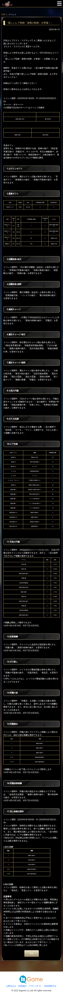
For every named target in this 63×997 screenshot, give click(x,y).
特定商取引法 (50, 986)
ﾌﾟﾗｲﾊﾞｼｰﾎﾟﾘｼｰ (35, 986)
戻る (32, 953)
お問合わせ (11, 986)
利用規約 (22, 986)
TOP (3, 14)
